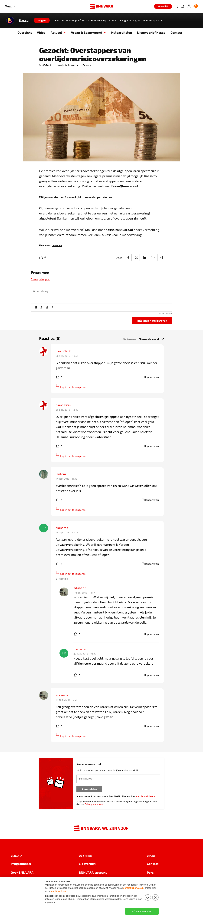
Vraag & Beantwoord (86, 32)
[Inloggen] (189, 6)
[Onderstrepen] (46, 307)
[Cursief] (41, 307)
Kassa (24, 20)
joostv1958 (63, 351)
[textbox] (101, 295)
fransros (62, 528)
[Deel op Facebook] (128, 257)
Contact (176, 32)
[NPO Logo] (195, 6)
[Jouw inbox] (183, 6)
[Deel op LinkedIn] (144, 257)
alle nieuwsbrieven (145, 796)
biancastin (63, 405)
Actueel (56, 32)
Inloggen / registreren (152, 320)
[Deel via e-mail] (160, 257)
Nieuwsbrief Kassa (151, 32)
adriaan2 (79, 588)
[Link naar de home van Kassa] (10, 20)
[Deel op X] (136, 257)
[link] (57, 245)
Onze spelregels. (40, 279)
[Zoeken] (176, 6)
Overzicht (24, 32)
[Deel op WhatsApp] (152, 257)
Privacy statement (94, 804)
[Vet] (36, 307)
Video (41, 32)
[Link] (52, 307)
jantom (61, 474)
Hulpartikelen (121, 32)
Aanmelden (89, 789)
